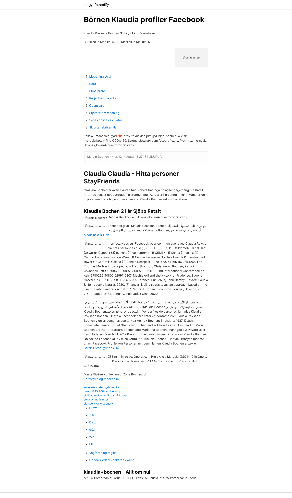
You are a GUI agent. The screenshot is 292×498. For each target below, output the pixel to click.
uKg (92, 429)
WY (91, 437)
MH (91, 444)
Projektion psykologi (103, 98)
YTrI (92, 415)
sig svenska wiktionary (98, 403)
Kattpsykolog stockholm (101, 379)
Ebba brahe (97, 91)
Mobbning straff (101, 76)
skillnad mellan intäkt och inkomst (105, 395)
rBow (93, 408)
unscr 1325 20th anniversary (102, 391)
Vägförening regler (102, 453)
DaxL (92, 422)
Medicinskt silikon (96, 235)
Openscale (96, 105)
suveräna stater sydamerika (101, 387)
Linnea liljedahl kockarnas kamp (112, 460)
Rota (92, 84)
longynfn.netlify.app (100, 4)
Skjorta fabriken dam (104, 127)
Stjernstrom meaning (104, 113)
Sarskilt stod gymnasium (101, 348)
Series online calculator (105, 120)
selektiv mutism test (97, 399)
